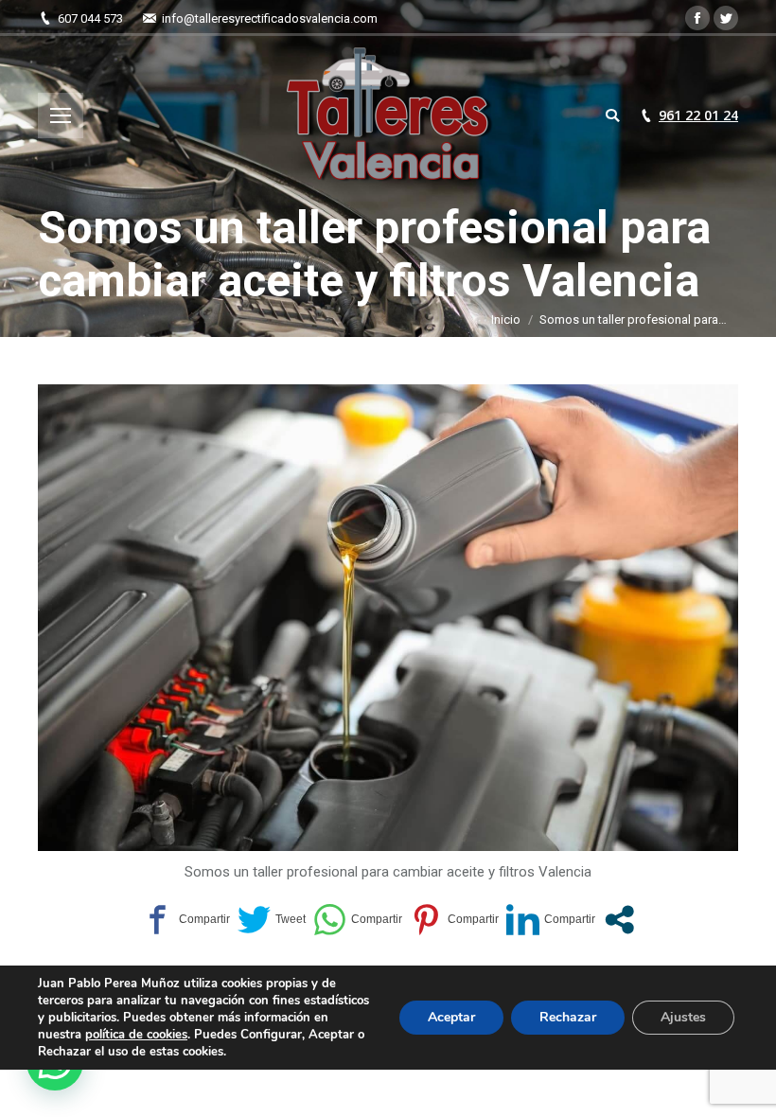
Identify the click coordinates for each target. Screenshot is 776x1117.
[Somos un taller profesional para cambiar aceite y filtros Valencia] (388, 617)
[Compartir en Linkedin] (550, 919)
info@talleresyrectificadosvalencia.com (270, 18)
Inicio (505, 319)
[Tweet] (272, 919)
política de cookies (136, 1034)
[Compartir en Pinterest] (454, 919)
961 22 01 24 (698, 115)
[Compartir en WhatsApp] (357, 919)
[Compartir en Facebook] (185, 919)
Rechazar (567, 1017)
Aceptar (451, 1017)
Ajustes (683, 1017)
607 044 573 (90, 18)
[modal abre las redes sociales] (619, 919)
